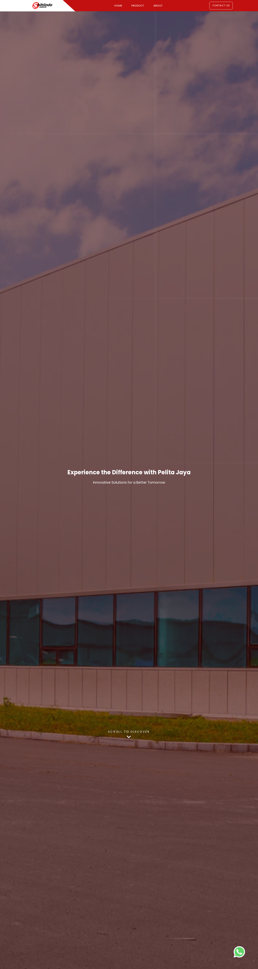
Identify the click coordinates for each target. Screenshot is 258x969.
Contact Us (221, 5)
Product (137, 5)
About (158, 5)
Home (118, 5)
